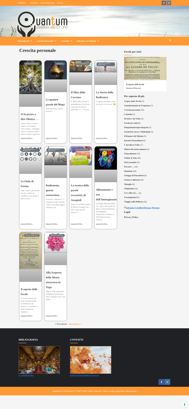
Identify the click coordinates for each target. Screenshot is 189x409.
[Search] (170, 40)
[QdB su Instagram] (169, 3)
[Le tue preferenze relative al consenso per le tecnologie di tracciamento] (184, 404)
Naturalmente (23, 41)
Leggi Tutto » (27, 138)
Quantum (128, 171)
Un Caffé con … (131, 193)
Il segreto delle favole (135, 84)
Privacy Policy (131, 217)
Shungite (128, 184)
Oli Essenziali (130, 162)
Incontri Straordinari (133, 140)
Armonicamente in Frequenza (137, 105)
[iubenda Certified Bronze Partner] (142, 207)
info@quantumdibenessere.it (84, 375)
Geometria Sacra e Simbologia (137, 132)
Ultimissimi (129, 188)
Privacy (60, 3)
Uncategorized (130, 197)
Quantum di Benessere (133, 88)
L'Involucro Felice (132, 145)
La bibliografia (26, 375)
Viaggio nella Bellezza (133, 202)
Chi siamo (34, 3)
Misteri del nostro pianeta (135, 149)
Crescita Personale (45, 41)
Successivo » (75, 324)
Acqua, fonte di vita (132, 101)
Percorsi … (129, 167)
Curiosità (65, 41)
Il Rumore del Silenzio (86, 41)
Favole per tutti (130, 123)
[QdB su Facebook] (164, 3)
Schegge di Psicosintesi (134, 175)
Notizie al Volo (130, 158)
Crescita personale (132, 110)
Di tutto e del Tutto (132, 119)
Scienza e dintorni (132, 180)
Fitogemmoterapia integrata (136, 127)
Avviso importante (47, 3)
